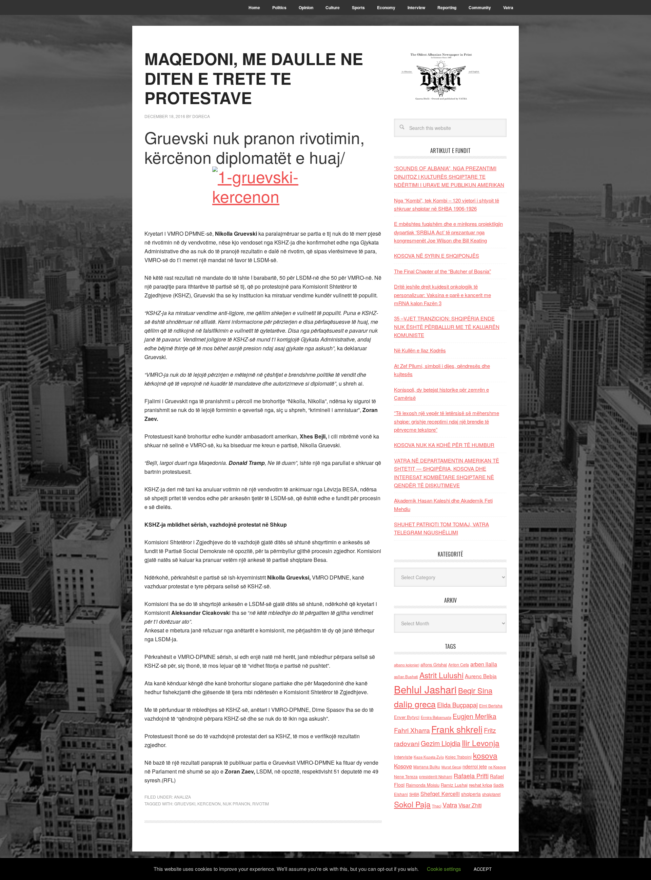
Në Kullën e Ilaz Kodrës (420, 350)
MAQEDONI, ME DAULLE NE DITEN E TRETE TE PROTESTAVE (253, 78)
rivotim (260, 803)
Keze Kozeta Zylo (429, 757)
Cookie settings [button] (444, 868)
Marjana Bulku (426, 766)
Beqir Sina (475, 690)
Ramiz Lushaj (454, 785)
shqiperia (471, 793)
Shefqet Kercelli (440, 793)
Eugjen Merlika (474, 716)
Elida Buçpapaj (457, 704)
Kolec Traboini (458, 757)
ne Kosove (497, 766)
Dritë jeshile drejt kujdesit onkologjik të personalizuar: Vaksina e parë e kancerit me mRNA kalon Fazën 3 (442, 295)
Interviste (403, 757)
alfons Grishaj (433, 664)
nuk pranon (236, 803)
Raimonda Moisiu (422, 785)
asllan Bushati (406, 676)
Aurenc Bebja (481, 676)
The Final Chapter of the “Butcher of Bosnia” (442, 271)
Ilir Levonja (480, 742)
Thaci (436, 805)
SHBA (414, 794)
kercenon (209, 803)
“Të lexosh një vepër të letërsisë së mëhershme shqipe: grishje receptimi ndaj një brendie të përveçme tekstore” (446, 421)
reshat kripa (480, 785)
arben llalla (483, 664)
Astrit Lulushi (441, 674)
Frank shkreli (456, 729)
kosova (485, 755)
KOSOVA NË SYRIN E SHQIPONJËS (436, 255)
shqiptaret (491, 794)
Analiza (182, 797)
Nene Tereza (406, 776)
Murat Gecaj (451, 766)
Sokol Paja (412, 804)
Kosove (403, 766)
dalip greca (415, 704)
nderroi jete (474, 766)
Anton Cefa (458, 664)
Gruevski (184, 803)
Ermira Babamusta (436, 717)
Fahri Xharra (412, 730)
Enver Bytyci (406, 717)
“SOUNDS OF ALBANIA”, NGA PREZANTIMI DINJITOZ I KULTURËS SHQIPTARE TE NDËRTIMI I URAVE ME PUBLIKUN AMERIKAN (449, 176)
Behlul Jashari (425, 689)
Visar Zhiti (469, 805)
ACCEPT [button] (483, 869)
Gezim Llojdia (440, 743)
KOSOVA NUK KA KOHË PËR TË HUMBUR (444, 444)
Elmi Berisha (490, 705)
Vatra (449, 804)
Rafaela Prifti (471, 775)
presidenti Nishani (435, 776)
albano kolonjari (406, 664)
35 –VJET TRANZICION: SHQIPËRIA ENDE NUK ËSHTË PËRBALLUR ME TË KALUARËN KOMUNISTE (446, 326)
